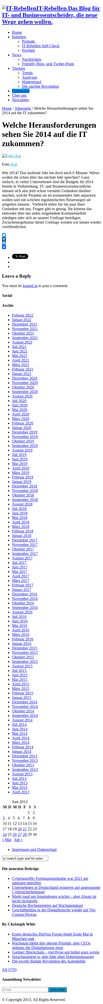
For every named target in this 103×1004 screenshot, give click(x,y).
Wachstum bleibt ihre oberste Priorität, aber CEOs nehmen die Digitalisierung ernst (51, 945)
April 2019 (20, 468)
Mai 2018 (19, 517)
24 (5, 834)
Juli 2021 (19, 347)
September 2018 (25, 500)
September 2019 (25, 446)
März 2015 (20, 688)
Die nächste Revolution (40, 86)
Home (17, 32)
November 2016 (25, 598)
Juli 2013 (19, 778)
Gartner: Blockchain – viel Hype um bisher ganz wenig (55, 952)
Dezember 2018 (24, 486)
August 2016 (22, 612)
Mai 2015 (19, 679)
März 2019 (20, 473)
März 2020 (20, 419)
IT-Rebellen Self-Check (41, 46)
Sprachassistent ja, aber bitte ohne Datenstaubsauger (53, 957)
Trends (27, 73)
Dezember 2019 (24, 432)
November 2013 (25, 760)
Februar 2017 (22, 585)
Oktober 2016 (23, 603)
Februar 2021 (22, 369)
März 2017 (20, 580)
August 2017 (22, 558)
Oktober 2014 (23, 711)
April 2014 (20, 738)
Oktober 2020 (23, 387)
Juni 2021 (20, 351)
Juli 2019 (19, 455)
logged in (30, 286)
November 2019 (25, 437)
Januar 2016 (21, 643)
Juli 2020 (19, 401)
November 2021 (25, 329)
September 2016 (25, 607)
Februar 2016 (22, 639)
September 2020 (25, 392)
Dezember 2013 (24, 756)
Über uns (19, 95)
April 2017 (20, 576)
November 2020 (25, 383)
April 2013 (20, 792)
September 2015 (25, 661)
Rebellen (19, 37)
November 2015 (25, 652)
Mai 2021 (19, 356)
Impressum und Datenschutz (34, 849)
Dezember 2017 (24, 540)
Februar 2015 (22, 693)
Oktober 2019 (23, 441)
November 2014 (25, 706)
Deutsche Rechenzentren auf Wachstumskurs (47, 905)
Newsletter (20, 100)
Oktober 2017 (23, 549)
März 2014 (20, 742)
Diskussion (21, 91)
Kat (13, 164)
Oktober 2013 (23, 765)
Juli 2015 (19, 670)
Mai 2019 (19, 464)
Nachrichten (31, 59)
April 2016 (20, 630)
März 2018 (20, 526)
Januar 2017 (21, 589)
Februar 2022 (22, 315)
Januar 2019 (21, 482)
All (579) (9, 970)
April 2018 (20, 522)
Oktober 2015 (23, 657)
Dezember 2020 (24, 378)
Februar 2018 (22, 531)
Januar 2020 (21, 428)
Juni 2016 (20, 621)
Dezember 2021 (24, 324)
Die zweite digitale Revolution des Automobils (49, 961)
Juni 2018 (20, 513)
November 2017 (25, 544)
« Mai (6, 840)
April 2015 (20, 684)
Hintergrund (31, 82)
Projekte (28, 50)
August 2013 (22, 774)
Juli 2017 (19, 562)
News (16, 55)
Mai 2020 (19, 410)
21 (25, 829)
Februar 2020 (22, 423)
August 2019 (22, 450)
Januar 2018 (21, 535)
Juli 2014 (19, 724)
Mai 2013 (19, 787)
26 (15, 834)
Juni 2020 (20, 405)
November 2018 (25, 491)
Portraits (28, 41)
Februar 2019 (22, 477)
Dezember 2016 (24, 594)
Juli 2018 (19, 508)
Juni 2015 (20, 675)
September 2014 (25, 715)
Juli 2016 (19, 616)
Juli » (18, 840)
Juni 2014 (20, 729)
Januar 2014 (21, 751)
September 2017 (25, 553)
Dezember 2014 (24, 702)
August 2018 (22, 504)
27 (20, 834)
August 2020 (22, 396)
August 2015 (22, 666)
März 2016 (20, 634)
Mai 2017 (19, 571)
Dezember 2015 (24, 648)
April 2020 (20, 414)
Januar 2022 (21, 320)
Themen (18, 68)
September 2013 (25, 769)
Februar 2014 (22, 747)
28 (25, 834)
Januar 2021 (21, 374)
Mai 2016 (19, 625)
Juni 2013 (20, 783)
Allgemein (22, 108)
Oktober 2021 (23, 333)
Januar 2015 (21, 697)
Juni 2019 (20, 459)
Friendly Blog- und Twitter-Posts (48, 64)
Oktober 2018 (23, 495)
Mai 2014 (19, 733)
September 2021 (25, 338)
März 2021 (20, 365)
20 (20, 829)
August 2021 (22, 342)
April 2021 (20, 360)
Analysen (29, 77)
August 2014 (22, 720)
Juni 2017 (20, 567)
